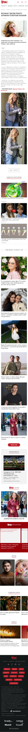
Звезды (14, 669)
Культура (14, 672)
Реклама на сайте (20, 661)
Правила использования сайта (7, 713)
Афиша (14, 622)
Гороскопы (18, 679)
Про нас (5, 661)
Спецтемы (13, 676)
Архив (8, 9)
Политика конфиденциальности (8, 715)
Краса (21, 669)
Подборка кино (14, 592)
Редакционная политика (20, 715)
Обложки (9, 679)
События (6, 672)
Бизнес (21, 676)
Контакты (11, 661)
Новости (7, 669)
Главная (3, 9)
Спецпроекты (14, 452)
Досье (14, 556)
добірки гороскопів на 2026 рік (14, 519)
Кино (6, 676)
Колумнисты (13, 683)
